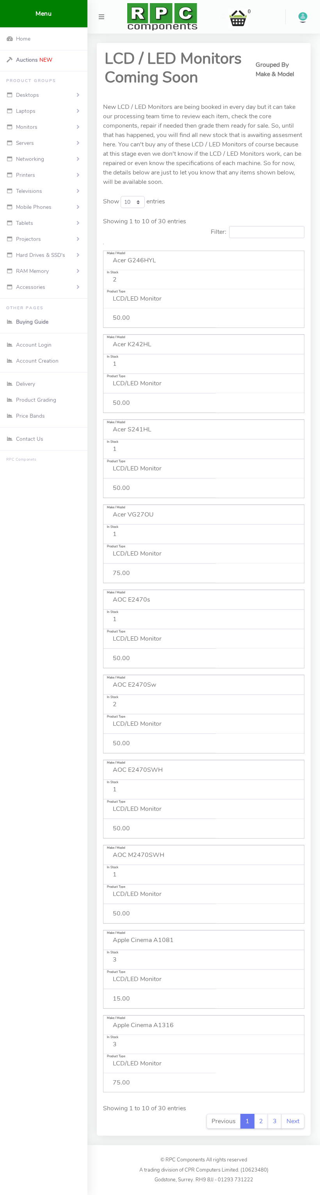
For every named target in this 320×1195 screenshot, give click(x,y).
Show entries (134, 201)
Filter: (218, 232)
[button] (223, 16)
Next (292, 1121)
